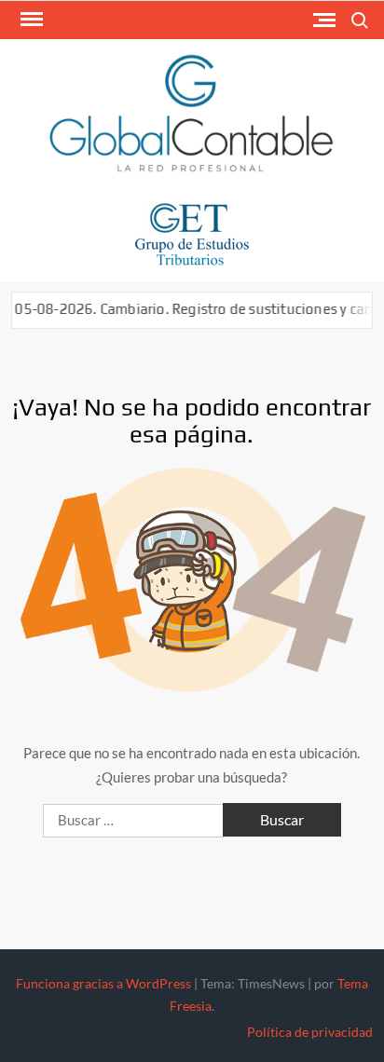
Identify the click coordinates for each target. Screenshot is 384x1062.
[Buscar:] (134, 819)
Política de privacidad (310, 1032)
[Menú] (29, 19)
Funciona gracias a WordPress (103, 983)
